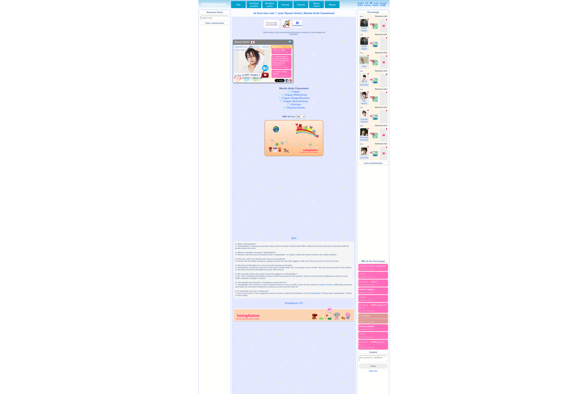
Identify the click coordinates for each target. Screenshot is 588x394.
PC (301, 303)
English (361, 3)
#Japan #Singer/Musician (295, 98)
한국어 (360, 5)
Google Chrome (325, 285)
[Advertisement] (214, 72)
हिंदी (371, 3)
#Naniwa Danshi (295, 107)
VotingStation (214, 4)
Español (375, 5)
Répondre (373, 371)
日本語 (382, 5)
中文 (367, 3)
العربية (376, 3)
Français (367, 5)
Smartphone (291, 303)
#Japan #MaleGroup (295, 95)
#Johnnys (295, 104)
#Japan (295, 91)
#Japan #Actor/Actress (295, 101)
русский (382, 3)
